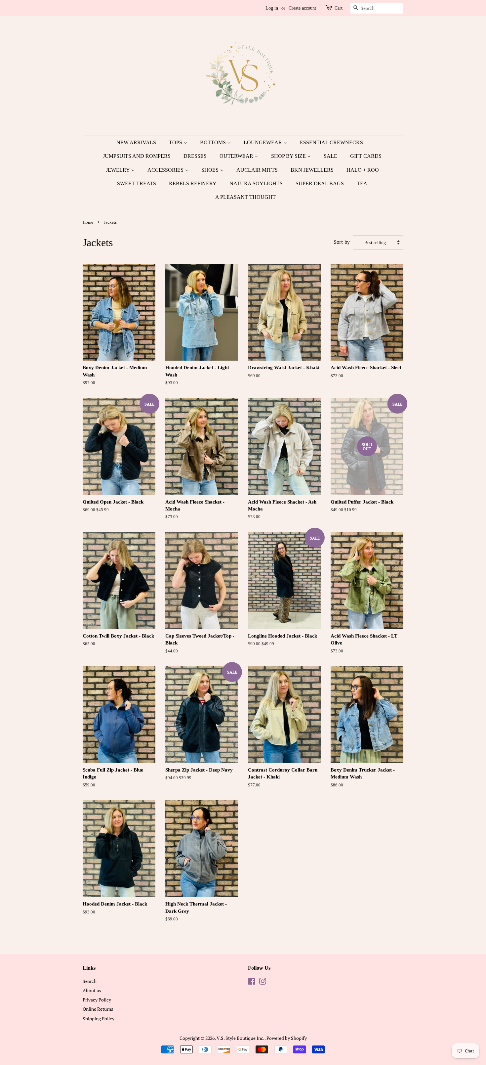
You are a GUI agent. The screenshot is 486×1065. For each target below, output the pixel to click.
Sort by (342, 242)
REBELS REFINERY (193, 183)
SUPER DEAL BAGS (320, 183)
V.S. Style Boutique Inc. (240, 1038)
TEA (362, 183)
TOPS (176, 142)
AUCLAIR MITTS (257, 170)
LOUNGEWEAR (263, 142)
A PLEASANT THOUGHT (245, 197)
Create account (302, 8)
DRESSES (195, 156)
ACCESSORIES (166, 170)
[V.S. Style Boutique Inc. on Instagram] (262, 982)
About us (92, 990)
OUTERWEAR (237, 156)
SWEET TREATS (136, 183)
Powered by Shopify (286, 1038)
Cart (339, 8)
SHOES (210, 170)
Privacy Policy (97, 1000)
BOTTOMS (213, 142)
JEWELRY (118, 170)
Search (90, 981)
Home (88, 222)
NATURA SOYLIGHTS (256, 183)
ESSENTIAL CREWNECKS (331, 142)
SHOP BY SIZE (289, 156)
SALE (330, 156)
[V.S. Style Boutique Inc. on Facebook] (252, 982)
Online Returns (98, 1009)
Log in (271, 8)
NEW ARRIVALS (136, 142)
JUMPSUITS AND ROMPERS (137, 156)
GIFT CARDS (366, 156)
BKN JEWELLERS (312, 170)
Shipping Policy (98, 1018)
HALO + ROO (362, 170)
